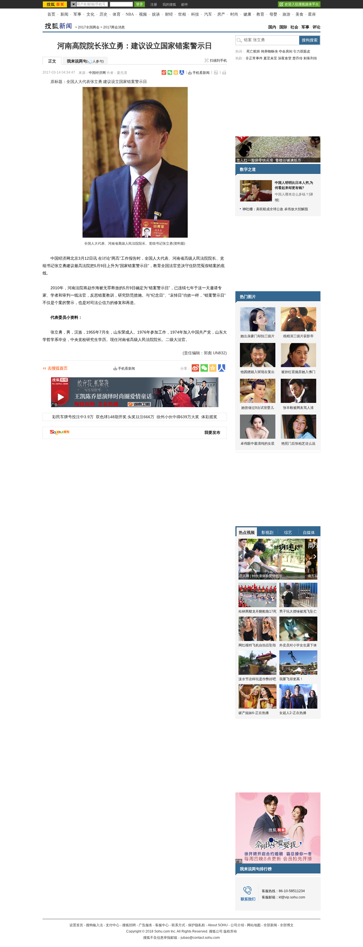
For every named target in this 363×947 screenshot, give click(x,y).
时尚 (234, 14)
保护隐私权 (196, 925)
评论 (316, 27)
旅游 (286, 14)
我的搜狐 (169, 5)
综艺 (288, 532)
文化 (90, 14)
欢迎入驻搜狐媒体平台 (302, 4)
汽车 (208, 14)
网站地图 (254, 925)
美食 (299, 14)
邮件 (184, 5)
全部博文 (287, 925)
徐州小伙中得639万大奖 (178, 417)
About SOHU (218, 925)
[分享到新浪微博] (164, 72)
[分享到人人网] (182, 72)
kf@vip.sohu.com (292, 897)
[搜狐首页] (55, 4)
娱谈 (156, 14)
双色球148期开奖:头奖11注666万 (125, 417)
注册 (153, 5)
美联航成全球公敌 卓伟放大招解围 (282, 209)
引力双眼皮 (301, 51)
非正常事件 (254, 58)
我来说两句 (85, 61)
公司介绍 (237, 925)
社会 (294, 27)
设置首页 (76, 925)
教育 (260, 14)
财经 (169, 14)
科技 (195, 14)
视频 (143, 14)
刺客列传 (310, 58)
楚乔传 (297, 58)
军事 (77, 14)
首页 (51, 14)
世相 (182, 14)
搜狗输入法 (94, 925)
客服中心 (162, 925)
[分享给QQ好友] (176, 72)
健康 (247, 14)
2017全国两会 (89, 27)
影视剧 (267, 532)
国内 (272, 27)
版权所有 (230, 931)
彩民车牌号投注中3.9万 (73, 417)
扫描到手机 (218, 61)
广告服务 (145, 925)
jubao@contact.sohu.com (200, 938)
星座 (312, 14)
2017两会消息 (114, 27)
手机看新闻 (201, 73)
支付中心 (112, 925)
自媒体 (309, 532)
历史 (103, 14)
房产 (221, 14)
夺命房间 (285, 51)
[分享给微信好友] (204, 368)
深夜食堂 (285, 58)
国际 (283, 27)
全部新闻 (270, 925)
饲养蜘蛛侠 (269, 51)
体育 (117, 14)
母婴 (273, 14)
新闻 (64, 14)
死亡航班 (253, 51)
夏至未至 (270, 58)
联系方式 (178, 925)
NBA (130, 14)
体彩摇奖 (209, 417)
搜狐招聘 (129, 925)
